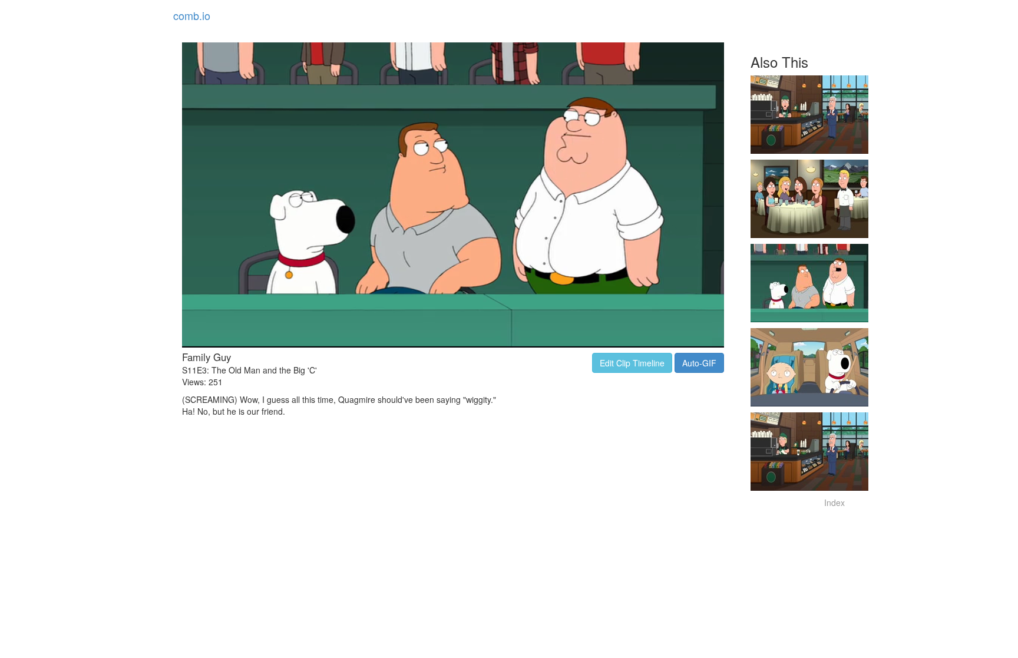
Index (834, 502)
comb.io (191, 15)
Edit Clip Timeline (632, 363)
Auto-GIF (699, 363)
